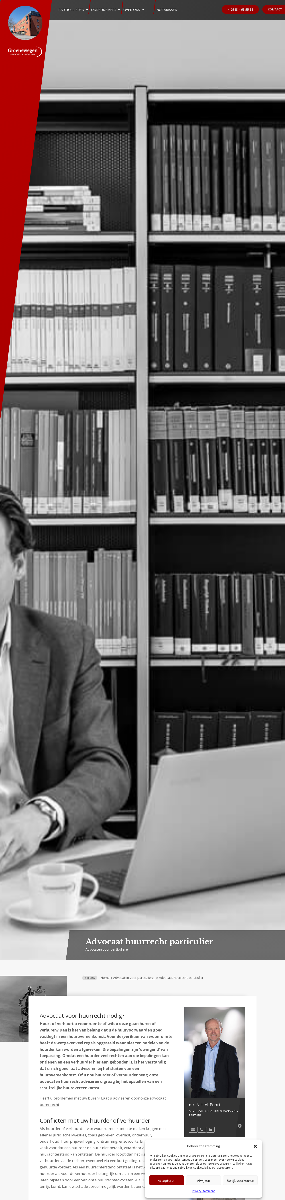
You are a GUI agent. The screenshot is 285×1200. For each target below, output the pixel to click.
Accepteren (166, 1180)
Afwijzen (203, 1180)
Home (105, 977)
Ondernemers (103, 10)
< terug (89, 977)
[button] (255, 1146)
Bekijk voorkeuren (240, 1180)
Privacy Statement (203, 1191)
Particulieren (71, 10)
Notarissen (167, 10)
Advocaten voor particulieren (134, 977)
